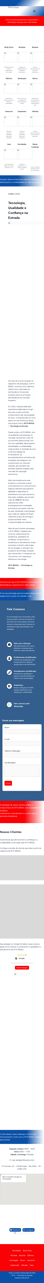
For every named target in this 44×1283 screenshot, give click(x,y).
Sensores (31, 1260)
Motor (22, 1260)
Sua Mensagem (10, 763)
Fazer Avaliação (22, 968)
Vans (32, 1265)
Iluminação (13, 1260)
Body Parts (27, 1251)
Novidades (16, 1251)
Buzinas (22, 1255)
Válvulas (24, 1265)
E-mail (7, 739)
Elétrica (30, 1255)
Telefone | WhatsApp (13, 751)
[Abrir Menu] (34, 11)
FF (28, 1278)
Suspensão (15, 1265)
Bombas (14, 1255)
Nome (7, 727)
